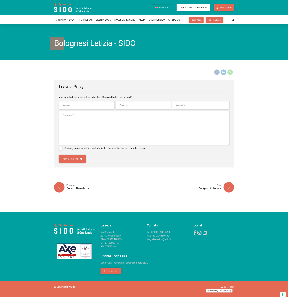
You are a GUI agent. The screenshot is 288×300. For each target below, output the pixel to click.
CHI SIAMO (61, 20)
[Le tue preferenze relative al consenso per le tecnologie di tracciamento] (283, 295)
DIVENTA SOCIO (103, 20)
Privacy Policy (212, 291)
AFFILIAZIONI (174, 20)
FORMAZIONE (86, 20)
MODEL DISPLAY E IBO (124, 20)
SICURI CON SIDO (157, 20)
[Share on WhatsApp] (230, 72)
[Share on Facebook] (217, 72)
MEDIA (142, 20)
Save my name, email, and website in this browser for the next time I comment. (105, 148)
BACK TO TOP (227, 287)
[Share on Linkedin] (223, 72)
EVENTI (72, 20)
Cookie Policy (225, 291)
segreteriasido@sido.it (159, 239)
